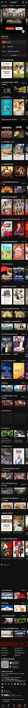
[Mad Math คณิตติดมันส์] (18, 252)
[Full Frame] (6, 296)
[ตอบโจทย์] (18, 229)
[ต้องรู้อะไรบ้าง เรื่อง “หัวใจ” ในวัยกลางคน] (20, 580)
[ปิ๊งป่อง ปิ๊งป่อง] (6, 252)
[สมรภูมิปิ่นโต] (18, 70)
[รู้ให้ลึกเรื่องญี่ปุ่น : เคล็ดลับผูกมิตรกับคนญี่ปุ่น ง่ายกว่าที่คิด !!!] (6, 207)
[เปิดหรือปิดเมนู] (23, 2)
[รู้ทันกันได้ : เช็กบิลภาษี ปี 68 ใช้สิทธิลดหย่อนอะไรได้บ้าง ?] (20, 388)
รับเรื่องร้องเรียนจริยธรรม (19, 637)
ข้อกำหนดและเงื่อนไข (18, 633)
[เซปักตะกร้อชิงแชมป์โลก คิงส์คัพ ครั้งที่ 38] (18, 371)
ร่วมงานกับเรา (4, 640)
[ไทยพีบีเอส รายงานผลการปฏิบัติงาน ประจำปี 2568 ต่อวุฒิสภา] (7, 618)
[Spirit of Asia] (6, 534)
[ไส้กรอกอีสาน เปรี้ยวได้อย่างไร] (6, 130)
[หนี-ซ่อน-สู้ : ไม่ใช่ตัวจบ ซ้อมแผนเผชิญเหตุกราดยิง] (20, 606)
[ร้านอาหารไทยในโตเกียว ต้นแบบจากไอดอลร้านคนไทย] (20, 461)
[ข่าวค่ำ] (6, 229)
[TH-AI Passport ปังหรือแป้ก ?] (20, 418)
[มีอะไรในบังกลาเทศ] (7, 475)
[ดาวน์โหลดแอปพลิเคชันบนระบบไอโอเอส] (14, 647)
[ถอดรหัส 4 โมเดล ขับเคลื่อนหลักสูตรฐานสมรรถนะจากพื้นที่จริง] (7, 606)
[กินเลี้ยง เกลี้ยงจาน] (20, 314)
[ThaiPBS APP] (14, 559)
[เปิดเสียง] (23, 31)
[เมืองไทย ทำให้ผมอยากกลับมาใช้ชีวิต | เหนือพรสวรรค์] (18, 274)
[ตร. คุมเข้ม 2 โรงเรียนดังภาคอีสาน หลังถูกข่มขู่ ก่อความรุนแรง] (20, 189)
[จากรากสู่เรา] (18, 508)
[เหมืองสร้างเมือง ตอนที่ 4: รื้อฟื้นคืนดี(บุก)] (20, 475)
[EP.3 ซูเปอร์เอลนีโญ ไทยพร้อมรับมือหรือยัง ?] (7, 189)
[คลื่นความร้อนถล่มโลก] (20, 403)
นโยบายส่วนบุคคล (5, 637)
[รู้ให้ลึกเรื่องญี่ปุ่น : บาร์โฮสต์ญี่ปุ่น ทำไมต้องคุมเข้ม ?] (18, 207)
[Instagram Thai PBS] (8, 669)
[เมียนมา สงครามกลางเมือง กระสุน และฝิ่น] (7, 403)
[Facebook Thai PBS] (2, 669)
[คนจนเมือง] (18, 296)
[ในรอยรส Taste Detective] (6, 441)
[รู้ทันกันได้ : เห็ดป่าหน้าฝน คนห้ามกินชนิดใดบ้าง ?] (7, 326)
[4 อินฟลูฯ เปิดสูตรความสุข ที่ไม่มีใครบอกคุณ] (7, 490)
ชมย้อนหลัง (19, 28)
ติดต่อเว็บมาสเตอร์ (18, 635)
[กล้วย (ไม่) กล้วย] (7, 314)
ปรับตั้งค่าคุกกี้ (17, 640)
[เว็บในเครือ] (2, 2)
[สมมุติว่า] (18, 344)
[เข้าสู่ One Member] (26, 2)
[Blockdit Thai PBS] (24, 669)
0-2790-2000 (6, 662)
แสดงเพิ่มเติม (14, 55)
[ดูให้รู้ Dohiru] (18, 534)
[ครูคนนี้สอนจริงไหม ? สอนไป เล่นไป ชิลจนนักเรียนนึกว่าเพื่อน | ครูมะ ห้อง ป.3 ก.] (6, 152)
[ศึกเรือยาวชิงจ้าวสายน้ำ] (6, 371)
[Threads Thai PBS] (12, 669)
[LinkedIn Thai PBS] (2, 672)
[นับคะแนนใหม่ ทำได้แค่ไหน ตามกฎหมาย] (7, 388)
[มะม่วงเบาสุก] (20, 89)
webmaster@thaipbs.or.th (12, 664)
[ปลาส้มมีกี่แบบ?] (18, 130)
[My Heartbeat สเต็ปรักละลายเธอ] (6, 107)
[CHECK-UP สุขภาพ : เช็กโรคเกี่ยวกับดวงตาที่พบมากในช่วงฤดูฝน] (20, 326)
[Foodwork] (18, 441)
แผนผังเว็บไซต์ (4, 633)
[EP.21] (7, 418)
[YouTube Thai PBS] (18, 669)
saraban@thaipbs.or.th (20, 665)
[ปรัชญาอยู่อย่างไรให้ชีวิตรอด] (20, 490)
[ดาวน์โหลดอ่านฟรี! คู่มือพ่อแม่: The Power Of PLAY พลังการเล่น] (20, 593)
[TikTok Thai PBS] (21, 669)
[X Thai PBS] (5, 669)
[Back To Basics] (6, 344)
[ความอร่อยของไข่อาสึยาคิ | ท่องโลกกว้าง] (6, 274)
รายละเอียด (10, 28)
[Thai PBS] (13, 2)
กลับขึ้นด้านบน (21, 628)
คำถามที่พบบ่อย (4, 635)
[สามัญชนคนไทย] (6, 70)
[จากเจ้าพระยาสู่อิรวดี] (18, 107)
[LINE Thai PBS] (15, 669)
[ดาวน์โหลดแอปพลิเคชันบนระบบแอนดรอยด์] (14, 652)
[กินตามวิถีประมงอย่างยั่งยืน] (7, 461)
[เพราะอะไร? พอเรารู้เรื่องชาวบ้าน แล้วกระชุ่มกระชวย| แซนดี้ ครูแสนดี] (18, 152)
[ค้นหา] (5, 2)
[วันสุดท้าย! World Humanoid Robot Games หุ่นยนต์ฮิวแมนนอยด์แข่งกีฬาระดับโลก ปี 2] (7, 580)
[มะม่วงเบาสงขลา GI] (7, 89)
